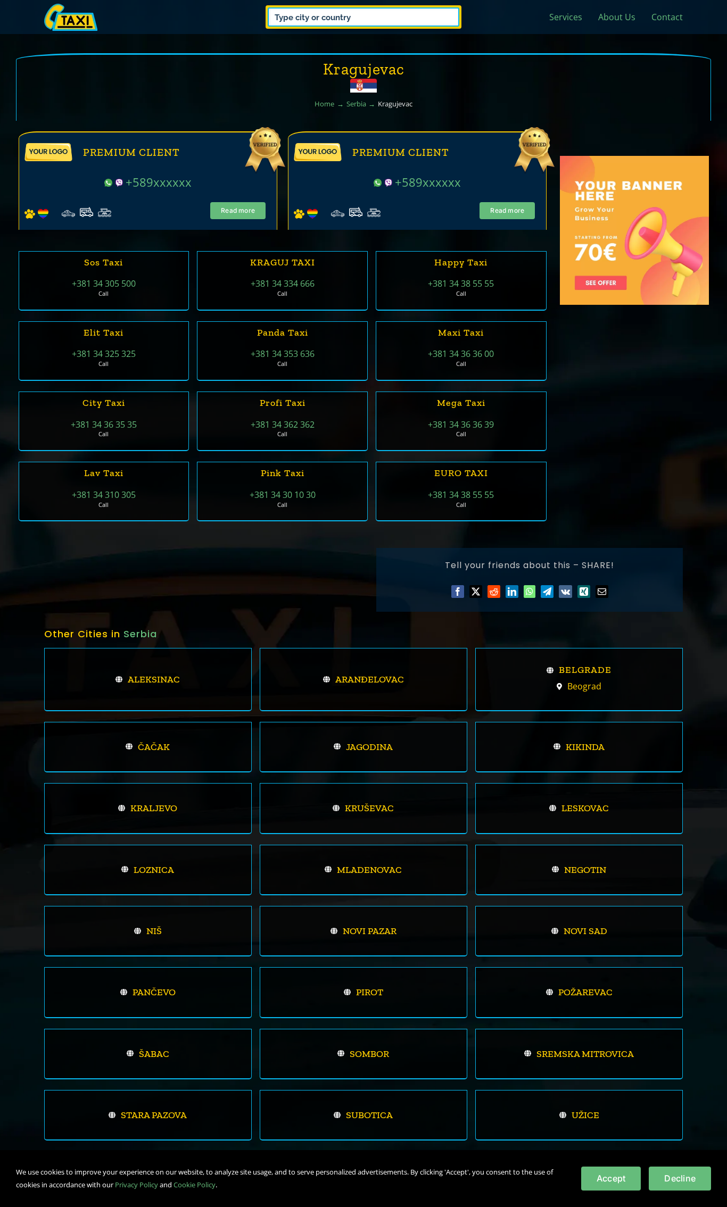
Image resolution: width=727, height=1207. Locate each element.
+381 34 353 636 (283, 354)
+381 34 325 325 (104, 354)
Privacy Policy (136, 1184)
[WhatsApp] (529, 591)
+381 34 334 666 (283, 283)
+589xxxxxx (159, 182)
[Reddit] (494, 591)
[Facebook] (458, 591)
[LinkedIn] (512, 591)
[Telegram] (547, 591)
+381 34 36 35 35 (104, 424)
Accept (611, 1178)
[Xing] (584, 591)
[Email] (602, 591)
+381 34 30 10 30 (283, 495)
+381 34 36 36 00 (461, 354)
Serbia (140, 633)
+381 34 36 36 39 (461, 424)
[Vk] (565, 591)
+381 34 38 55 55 (461, 283)
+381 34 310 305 (104, 495)
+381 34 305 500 (104, 283)
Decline (680, 1178)
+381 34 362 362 (283, 424)
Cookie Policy (195, 1184)
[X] (476, 591)
